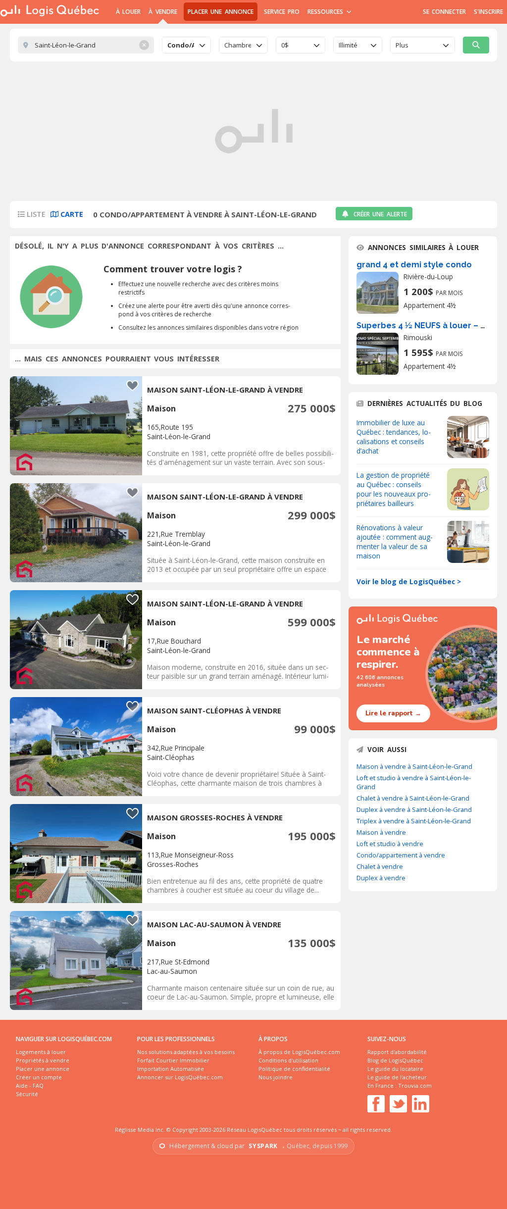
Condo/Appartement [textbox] (180, 45)
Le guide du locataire (395, 1068)
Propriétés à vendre (42, 1060)
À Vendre (163, 11)
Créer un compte (39, 1077)
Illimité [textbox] (348, 45)
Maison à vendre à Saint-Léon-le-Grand (414, 766)
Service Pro (282, 11)
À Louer (128, 11)
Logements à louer (41, 1052)
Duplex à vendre (381, 877)
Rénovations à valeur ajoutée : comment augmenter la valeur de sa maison (394, 541)
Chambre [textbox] (237, 45)
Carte (70, 214)
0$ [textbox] (285, 45)
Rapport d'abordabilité (397, 1052)
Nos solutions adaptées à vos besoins (186, 1052)
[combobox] (186, 45)
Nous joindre (275, 1077)
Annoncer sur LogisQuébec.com (180, 1077)
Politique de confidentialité (294, 1068)
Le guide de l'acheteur (397, 1077)
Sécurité (27, 1094)
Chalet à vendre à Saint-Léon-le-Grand (412, 798)
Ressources (326, 11)
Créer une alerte (380, 214)
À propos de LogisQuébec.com (299, 1052)
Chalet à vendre (379, 866)
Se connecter (444, 11)
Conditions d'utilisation (288, 1060)
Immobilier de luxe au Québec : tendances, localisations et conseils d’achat (393, 436)
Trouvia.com (415, 1085)
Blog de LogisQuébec (395, 1060)
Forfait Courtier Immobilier (173, 1060)
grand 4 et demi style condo (414, 264)
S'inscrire (488, 11)
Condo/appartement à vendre (400, 855)
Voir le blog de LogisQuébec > (408, 581)
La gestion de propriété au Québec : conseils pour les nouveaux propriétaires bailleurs (393, 489)
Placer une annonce (221, 11)
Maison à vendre (381, 832)
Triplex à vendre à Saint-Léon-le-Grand (413, 820)
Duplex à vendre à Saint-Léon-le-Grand (414, 809)
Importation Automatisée (170, 1068)
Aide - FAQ (30, 1085)
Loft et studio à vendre (389, 843)
